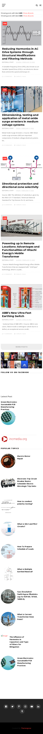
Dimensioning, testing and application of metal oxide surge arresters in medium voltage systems (20, 119)
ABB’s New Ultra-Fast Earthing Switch (16, 314)
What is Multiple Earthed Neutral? (25, 570)
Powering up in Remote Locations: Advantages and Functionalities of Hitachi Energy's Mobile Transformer (20, 250)
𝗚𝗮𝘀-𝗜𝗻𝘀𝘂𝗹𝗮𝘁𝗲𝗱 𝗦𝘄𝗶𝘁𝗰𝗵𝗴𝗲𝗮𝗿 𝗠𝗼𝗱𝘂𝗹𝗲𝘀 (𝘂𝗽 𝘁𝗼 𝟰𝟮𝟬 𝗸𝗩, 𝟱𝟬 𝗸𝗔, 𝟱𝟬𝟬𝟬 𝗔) (27, 595)
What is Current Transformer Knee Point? (25, 616)
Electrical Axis (14, 6)
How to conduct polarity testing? (25, 502)
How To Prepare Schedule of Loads (25, 547)
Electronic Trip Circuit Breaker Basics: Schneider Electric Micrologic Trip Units (27, 482)
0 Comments (7, 145)
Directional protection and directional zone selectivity (20, 185)
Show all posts (28, 13)
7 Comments (7, 334)
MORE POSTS (21, 347)
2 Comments (7, 76)
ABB (4, 23)
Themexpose (26, 728)
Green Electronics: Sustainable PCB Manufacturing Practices (9, 405)
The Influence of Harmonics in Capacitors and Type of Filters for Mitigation (19, 642)
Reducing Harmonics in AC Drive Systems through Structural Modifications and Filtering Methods (20, 53)
